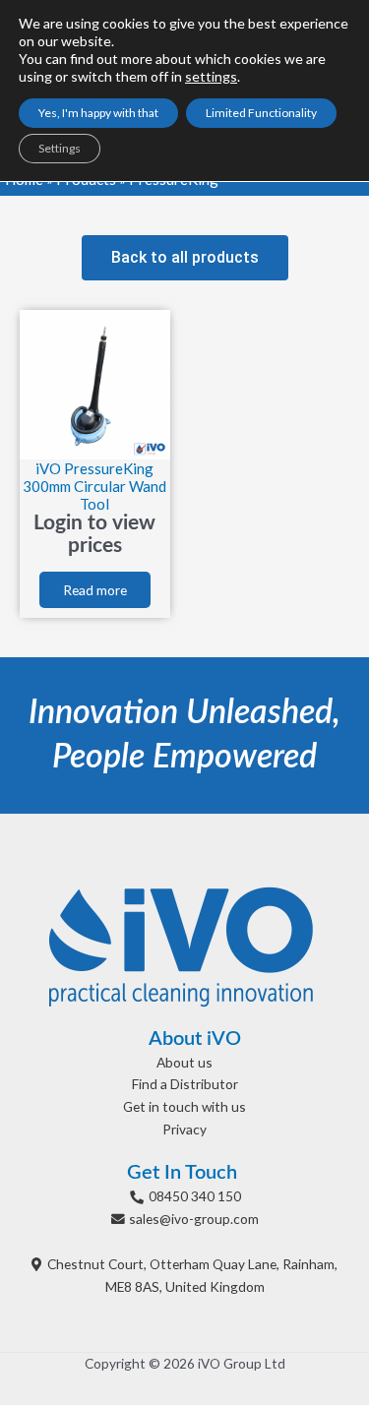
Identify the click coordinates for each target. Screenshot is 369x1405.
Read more (95, 589)
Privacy (184, 1129)
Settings (59, 148)
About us (184, 1062)
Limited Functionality (261, 112)
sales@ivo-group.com (194, 1218)
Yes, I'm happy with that (98, 112)
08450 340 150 (195, 1196)
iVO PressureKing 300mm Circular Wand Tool (94, 486)
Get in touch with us (184, 1106)
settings (211, 76)
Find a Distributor (185, 1083)
